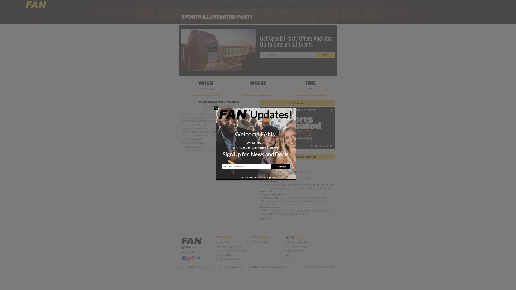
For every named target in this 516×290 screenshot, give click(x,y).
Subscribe (281, 166)
